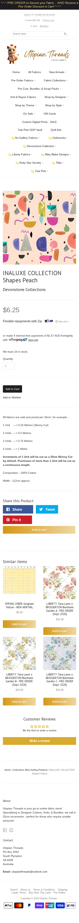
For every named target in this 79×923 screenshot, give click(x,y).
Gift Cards (50, 113)
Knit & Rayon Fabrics (23, 97)
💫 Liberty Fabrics (19, 154)
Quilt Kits (56, 129)
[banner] (39, 53)
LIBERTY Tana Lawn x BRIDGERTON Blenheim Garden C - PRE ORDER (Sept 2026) (60, 680)
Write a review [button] (40, 741)
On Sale (28, 113)
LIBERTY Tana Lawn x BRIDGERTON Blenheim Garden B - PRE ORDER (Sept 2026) (19, 680)
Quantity (8, 359)
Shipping (62, 889)
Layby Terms (19, 892)
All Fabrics (34, 72)
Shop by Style (54, 105)
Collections (18, 770)
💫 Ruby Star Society (28, 162)
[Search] (65, 34)
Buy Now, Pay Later (40, 892)
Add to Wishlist (12, 397)
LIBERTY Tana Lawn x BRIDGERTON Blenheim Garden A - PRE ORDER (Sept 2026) (60, 609)
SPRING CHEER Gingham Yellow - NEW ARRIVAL (19, 605)
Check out (48, 20)
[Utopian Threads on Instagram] (11, 830)
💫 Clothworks (57, 137)
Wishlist (44, 26)
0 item (32, 20)
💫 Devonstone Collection (39, 146)
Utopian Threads (48, 898)
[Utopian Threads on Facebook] (5, 830)
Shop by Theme (25, 105)
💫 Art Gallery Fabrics (24, 137)
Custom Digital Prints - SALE (39, 121)
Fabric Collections (55, 80)
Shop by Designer (55, 97)
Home (16, 72)
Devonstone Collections (24, 289)
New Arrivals (57, 72)
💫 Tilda (57, 162)
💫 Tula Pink (39, 171)
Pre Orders (59, 892)
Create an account (45, 14)
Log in (27, 14)
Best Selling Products (36, 770)
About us (25, 889)
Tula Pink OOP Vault (30, 129)
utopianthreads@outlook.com (29, 871)
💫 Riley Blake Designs (55, 154)
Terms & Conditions (44, 889)
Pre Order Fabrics (22, 80)
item (34, 26)
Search (14, 889)
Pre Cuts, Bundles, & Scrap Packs (39, 88)
